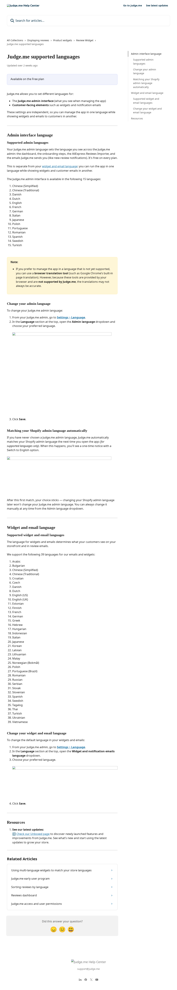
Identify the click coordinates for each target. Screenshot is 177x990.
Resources (137, 118)
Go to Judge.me (132, 5)
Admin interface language (146, 53)
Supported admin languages (143, 61)
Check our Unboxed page (33, 834)
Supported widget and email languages (146, 100)
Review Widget (84, 40)
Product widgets (62, 40)
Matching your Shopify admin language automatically (146, 83)
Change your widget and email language (147, 110)
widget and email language (59, 166)
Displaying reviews (38, 40)
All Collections (15, 40)
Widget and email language (147, 93)
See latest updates (157, 5)
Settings (62, 317)
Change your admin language (144, 71)
